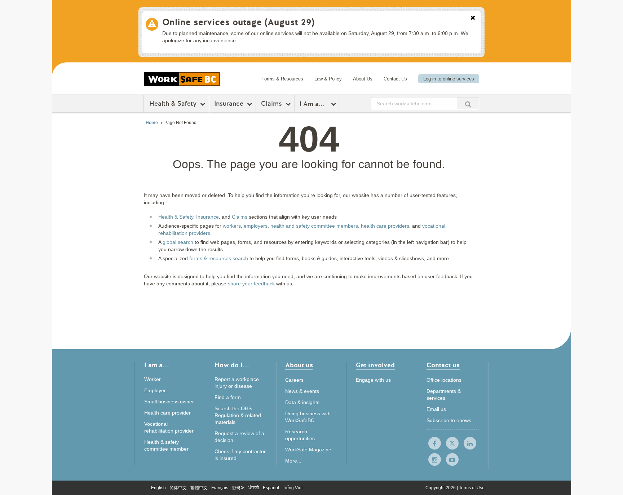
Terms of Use (472, 487)
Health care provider (167, 413)
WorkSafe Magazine (308, 449)
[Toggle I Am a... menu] (334, 104)
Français (219, 487)
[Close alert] (472, 18)
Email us (436, 409)
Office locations (444, 380)
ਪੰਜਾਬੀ (253, 487)
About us (299, 365)
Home (152, 122)
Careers (294, 380)
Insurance (228, 103)
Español (271, 487)
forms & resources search (218, 258)
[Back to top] (507, 456)
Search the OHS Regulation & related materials (238, 415)
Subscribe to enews (449, 420)
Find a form (228, 397)
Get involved (375, 365)
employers (256, 226)
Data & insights (302, 402)
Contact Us (395, 79)
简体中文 (178, 487)
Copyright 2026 (441, 487)
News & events (302, 391)
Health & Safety (172, 103)
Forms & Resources (282, 79)
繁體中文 (199, 487)
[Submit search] (468, 103)
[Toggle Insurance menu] (250, 104)
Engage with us (373, 380)
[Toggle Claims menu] (289, 104)
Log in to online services (448, 79)
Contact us (443, 365)
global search (178, 242)
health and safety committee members (314, 226)
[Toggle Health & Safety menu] (203, 104)
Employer (155, 390)
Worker (152, 379)
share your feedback (251, 283)
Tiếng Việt (292, 487)
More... (293, 461)
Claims (271, 103)
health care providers (385, 226)
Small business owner (169, 401)
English (158, 487)
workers (232, 226)
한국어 (238, 487)
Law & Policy (328, 79)
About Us (362, 79)
